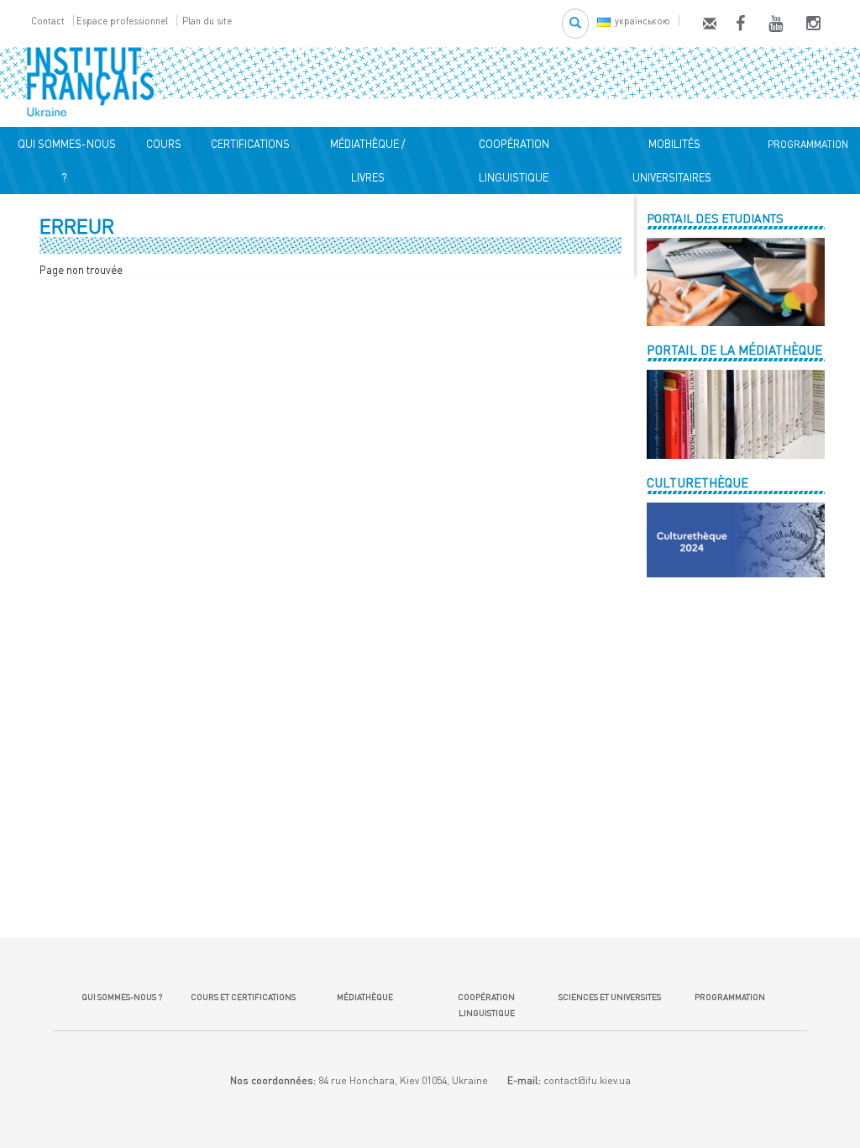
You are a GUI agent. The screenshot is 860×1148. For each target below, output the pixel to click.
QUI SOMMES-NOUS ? (64, 160)
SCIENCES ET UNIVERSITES (608, 997)
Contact (48, 20)
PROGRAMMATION (805, 144)
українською (642, 20)
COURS (161, 143)
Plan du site (207, 20)
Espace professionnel (122, 20)
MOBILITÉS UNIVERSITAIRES (671, 160)
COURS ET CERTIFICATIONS (243, 997)
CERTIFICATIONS (248, 143)
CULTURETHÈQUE (697, 482)
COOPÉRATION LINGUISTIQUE (514, 160)
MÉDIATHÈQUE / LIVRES (368, 160)
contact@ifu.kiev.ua (587, 1080)
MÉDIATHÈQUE (365, 997)
